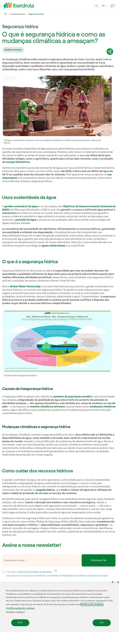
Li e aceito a (48, 571)
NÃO (20, 623)
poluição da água (26, 220)
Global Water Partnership (25, 286)
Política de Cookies (92, 604)
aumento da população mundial (72, 396)
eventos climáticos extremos (47, 406)
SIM (102, 623)
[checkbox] (3, 572)
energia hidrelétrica (18, 162)
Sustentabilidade (18, 14)
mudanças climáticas (103, 406)
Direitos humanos (13, 50)
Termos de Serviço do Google (94, 575)
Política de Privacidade (63, 575)
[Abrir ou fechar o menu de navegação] (113, 6)
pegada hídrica (46, 490)
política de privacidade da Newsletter (37, 572)
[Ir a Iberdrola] (14, 5)
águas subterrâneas (53, 246)
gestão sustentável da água (21, 206)
